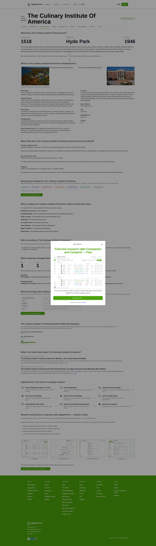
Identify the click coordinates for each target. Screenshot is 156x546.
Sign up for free (77, 298)
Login (84, 302)
